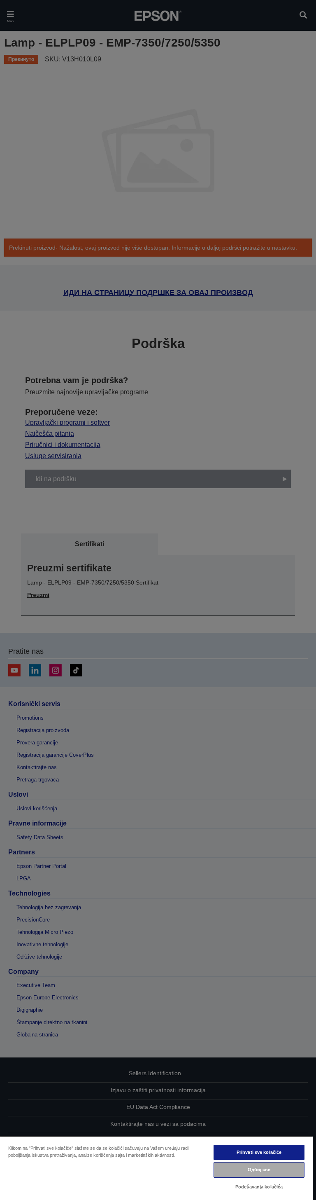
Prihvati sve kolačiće (259, 1152)
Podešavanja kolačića (259, 1186)
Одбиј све (259, 1169)
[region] (156, 1168)
